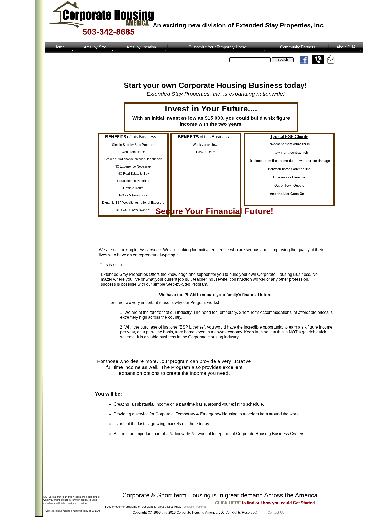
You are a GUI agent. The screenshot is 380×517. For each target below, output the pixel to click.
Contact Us (276, 512)
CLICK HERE (228, 503)
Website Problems (195, 506)
